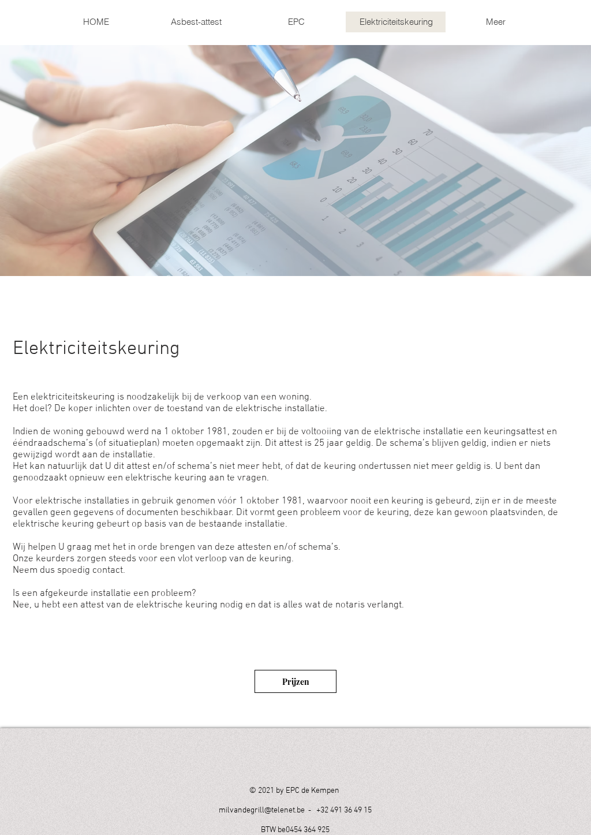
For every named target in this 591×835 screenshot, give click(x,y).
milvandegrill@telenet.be (262, 810)
